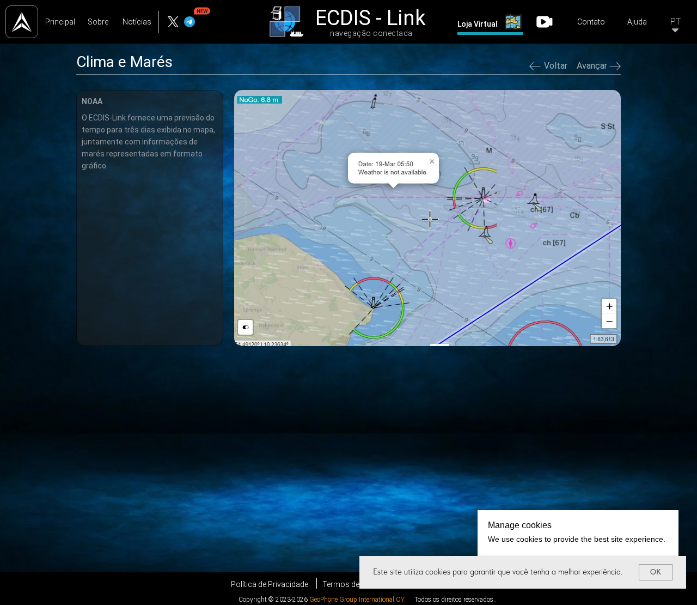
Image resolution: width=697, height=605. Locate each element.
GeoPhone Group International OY (356, 599)
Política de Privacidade (269, 584)
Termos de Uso (348, 584)
